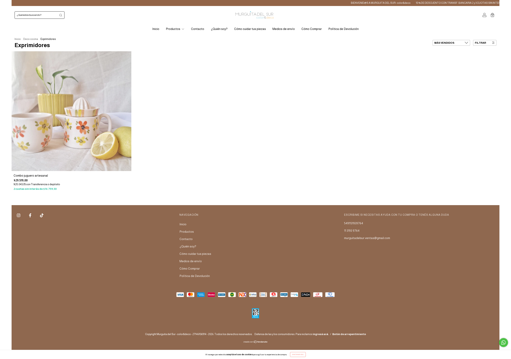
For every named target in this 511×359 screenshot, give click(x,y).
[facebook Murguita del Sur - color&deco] (30, 215)
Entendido (298, 354)
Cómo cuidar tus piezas (250, 29)
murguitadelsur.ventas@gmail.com (367, 238)
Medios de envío (283, 29)
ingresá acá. (321, 334)
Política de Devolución (343, 29)
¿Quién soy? (219, 29)
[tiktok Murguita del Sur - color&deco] (42, 215)
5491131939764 (353, 223)
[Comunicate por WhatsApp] (503, 342)
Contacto (197, 29)
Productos (173, 29)
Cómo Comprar (311, 29)
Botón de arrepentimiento (349, 334)
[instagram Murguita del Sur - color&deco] (19, 215)
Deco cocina (30, 39)
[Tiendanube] (255, 342)
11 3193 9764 (351, 230)
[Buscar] (60, 15)
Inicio (155, 29)
